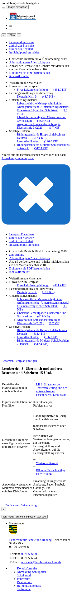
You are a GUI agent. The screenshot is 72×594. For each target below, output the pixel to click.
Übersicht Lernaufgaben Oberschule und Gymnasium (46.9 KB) (41, 119)
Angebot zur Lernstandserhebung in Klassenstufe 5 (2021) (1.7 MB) (38, 125)
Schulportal (24, 575)
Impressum (23, 578)
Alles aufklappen (19, 62)
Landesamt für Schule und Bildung (30, 539)
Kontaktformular (19, 76)
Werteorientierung (47, 463)
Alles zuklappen (40, 62)
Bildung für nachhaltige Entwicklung (50, 472)
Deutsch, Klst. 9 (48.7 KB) (36, 96)
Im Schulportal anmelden (24, 52)
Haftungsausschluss (29, 585)
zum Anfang (16, 254)
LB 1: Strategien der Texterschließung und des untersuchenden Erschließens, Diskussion (51, 389)
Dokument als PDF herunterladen (29, 72)
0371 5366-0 (29, 553)
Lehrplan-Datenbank (21, 42)
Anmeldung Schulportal (31, 571)
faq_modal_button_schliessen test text (24, 516)
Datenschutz (24, 582)
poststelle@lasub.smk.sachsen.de (41, 562)
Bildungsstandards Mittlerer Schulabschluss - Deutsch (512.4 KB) (43, 146)
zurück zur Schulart (21, 49)
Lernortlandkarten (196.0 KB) (37, 141)
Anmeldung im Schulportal (18, 158)
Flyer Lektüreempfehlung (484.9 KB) (42, 89)
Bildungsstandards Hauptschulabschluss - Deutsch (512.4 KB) (42, 136)
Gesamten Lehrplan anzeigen (19, 360)
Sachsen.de (24, 589)
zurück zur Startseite (21, 45)
